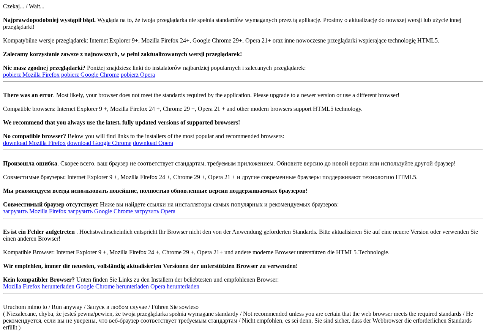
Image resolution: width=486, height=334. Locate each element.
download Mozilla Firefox (34, 143)
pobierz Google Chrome (90, 74)
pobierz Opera (138, 74)
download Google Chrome (99, 143)
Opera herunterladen (174, 286)
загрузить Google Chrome (101, 211)
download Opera (153, 143)
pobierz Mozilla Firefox (31, 74)
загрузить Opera (154, 211)
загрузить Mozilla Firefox (35, 211)
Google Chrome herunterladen (113, 286)
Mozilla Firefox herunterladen (39, 286)
